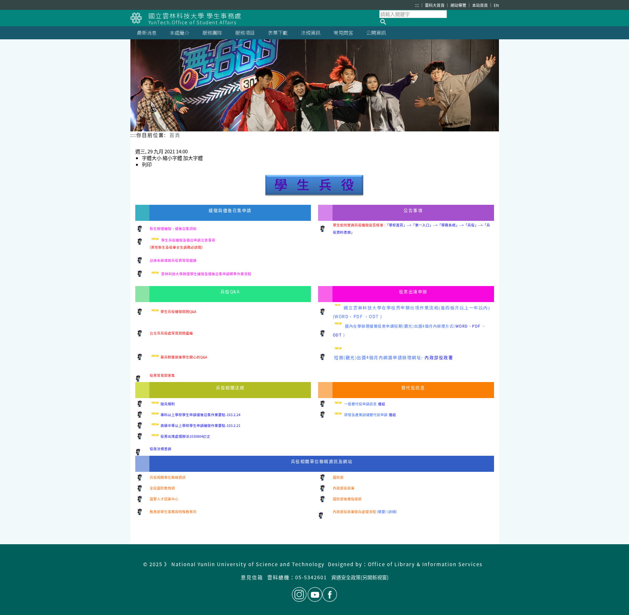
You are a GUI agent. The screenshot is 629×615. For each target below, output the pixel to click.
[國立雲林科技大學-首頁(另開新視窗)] (139, 18)
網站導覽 (458, 5)
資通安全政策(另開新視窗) (360, 577)
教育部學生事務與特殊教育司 (173, 511)
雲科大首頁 (435, 5)
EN (496, 5)
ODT (374, 316)
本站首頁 (480, 5)
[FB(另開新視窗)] (329, 594)
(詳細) (392, 511)
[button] (439, 22)
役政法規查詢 (160, 448)
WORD (341, 316)
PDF (358, 316)
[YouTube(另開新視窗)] (315, 594)
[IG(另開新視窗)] (299, 594)
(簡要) (382, 511)
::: (417, 5)
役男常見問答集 (162, 375)
